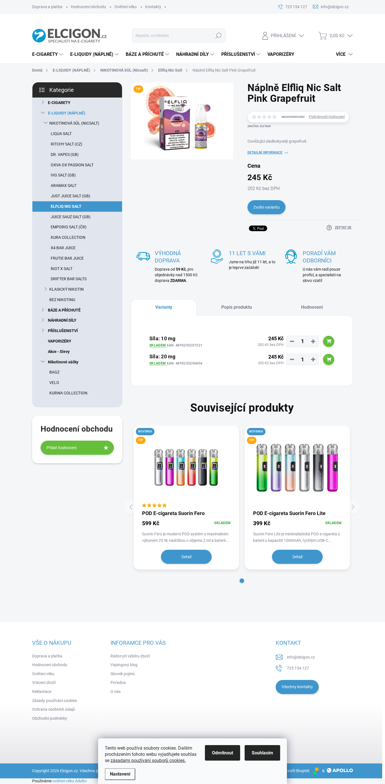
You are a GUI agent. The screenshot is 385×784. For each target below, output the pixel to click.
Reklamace (41, 691)
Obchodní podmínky (49, 718)
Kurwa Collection (68, 393)
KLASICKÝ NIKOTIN (66, 289)
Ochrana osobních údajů (53, 709)
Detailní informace (264, 152)
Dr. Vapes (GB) (65, 154)
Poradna (118, 682)
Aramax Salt (63, 185)
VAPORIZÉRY (59, 341)
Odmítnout (222, 753)
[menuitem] (48, 54)
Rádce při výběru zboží (130, 656)
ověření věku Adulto (69, 781)
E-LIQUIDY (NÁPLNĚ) (66, 113)
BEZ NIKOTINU (62, 299)
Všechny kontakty (297, 686)
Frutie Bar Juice (67, 258)
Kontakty (153, 7)
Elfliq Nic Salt (66, 206)
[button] (242, 580)
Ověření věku (125, 7)
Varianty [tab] (163, 307)
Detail (186, 557)
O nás (115, 691)
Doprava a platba (47, 7)
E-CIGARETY (59, 102)
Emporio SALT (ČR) (69, 227)
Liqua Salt (61, 133)
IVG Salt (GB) (63, 175)
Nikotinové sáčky (63, 362)
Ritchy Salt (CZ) (66, 144)
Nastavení (120, 774)
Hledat (218, 35)
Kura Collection (68, 237)
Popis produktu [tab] (236, 307)
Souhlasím (262, 753)
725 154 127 (298, 668)
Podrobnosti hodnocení (327, 117)
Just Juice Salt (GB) (70, 196)
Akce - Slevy (59, 351)
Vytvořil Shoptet (295, 770)
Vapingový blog (124, 664)
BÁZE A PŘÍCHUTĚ (64, 310)
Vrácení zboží (44, 682)
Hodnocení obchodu (88, 7)
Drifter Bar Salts (69, 279)
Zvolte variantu (266, 207)
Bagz (54, 372)
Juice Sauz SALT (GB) (70, 217)
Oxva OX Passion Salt (72, 165)
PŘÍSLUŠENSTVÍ (63, 330)
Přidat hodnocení (61, 447)
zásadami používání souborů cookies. (148, 760)
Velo (54, 382)
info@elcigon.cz (301, 657)
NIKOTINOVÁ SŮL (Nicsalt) (74, 123)
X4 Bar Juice (63, 248)
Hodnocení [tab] (312, 307)
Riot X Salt (61, 268)
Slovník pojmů (122, 674)
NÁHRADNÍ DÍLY (62, 320)
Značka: (259, 126)
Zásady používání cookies (54, 700)
